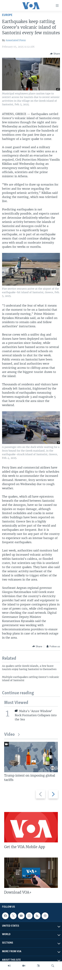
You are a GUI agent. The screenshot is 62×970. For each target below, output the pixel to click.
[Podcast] (45, 915)
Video (9, 734)
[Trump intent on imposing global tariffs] (31, 757)
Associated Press (16, 40)
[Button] (55, 54)
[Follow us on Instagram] (29, 915)
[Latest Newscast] (9, 965)
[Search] (53, 965)
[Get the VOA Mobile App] (31, 827)
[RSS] (37, 915)
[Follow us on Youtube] (21, 915)
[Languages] (38, 965)
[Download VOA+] (31, 872)
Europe (7, 15)
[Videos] (24, 965)
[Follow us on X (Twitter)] (13, 915)
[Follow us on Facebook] (5, 915)
